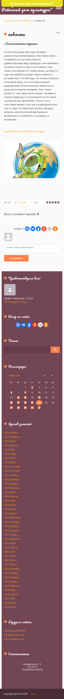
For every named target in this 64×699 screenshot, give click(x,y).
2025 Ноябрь (11, 572)
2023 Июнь (10, 453)
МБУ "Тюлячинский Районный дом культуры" (27, 7)
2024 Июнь (10, 504)
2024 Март (10, 492)
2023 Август (10, 462)
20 (11, 402)
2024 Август (10, 513)
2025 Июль (10, 560)
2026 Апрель (11, 594)
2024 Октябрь (12, 521)
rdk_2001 (22, 202)
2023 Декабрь (12, 479)
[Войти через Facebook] (38, 228)
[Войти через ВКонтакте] (32, 228)
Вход (23, 301)
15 (25, 397)
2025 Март (10, 543)
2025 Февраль (12, 538)
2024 (18, 20)
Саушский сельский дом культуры (24, 131)
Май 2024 (14, 375)
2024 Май (9, 500)
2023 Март (10, 440)
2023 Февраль (12, 436)
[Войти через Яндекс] (44, 228)
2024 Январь (11, 483)
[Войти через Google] (49, 228)
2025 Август (10, 564)
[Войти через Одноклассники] (55, 228)
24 (32, 20)
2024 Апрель (11, 496)
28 (18, 407)
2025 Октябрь (12, 568)
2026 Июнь (10, 602)
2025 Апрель (11, 547)
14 (18, 397)
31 (39, 407)
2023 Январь (11, 432)
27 (11, 407)
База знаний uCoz (14, 639)
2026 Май (9, 598)
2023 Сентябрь (12, 466)
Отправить (16, 258)
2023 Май (9, 449)
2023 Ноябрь (11, 475)
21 (18, 402)
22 (25, 402)
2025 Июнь (10, 555)
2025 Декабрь (12, 577)
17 (39, 397)
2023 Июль (10, 457)
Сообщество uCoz (14, 634)
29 (25, 407)
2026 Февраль (12, 585)
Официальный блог (15, 630)
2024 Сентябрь (12, 517)
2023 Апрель (11, 445)
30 (32, 407)
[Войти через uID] (27, 228)
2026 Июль (10, 606)
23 (32, 402)
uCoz (33, 693)
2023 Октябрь (12, 470)
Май (25, 20)
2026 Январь (11, 581)
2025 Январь (11, 534)
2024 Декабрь (12, 530)
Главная (8, 20)
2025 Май (9, 551)
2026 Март (10, 589)
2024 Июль (10, 508)
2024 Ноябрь (11, 526)
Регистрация (11, 301)
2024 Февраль (12, 487)
